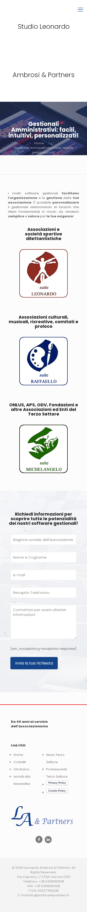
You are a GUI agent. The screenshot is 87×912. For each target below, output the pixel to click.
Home (39, 143)
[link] (43, 273)
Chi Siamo (21, 769)
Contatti (20, 762)
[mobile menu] (80, 10)
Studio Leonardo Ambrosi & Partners (44, 50)
